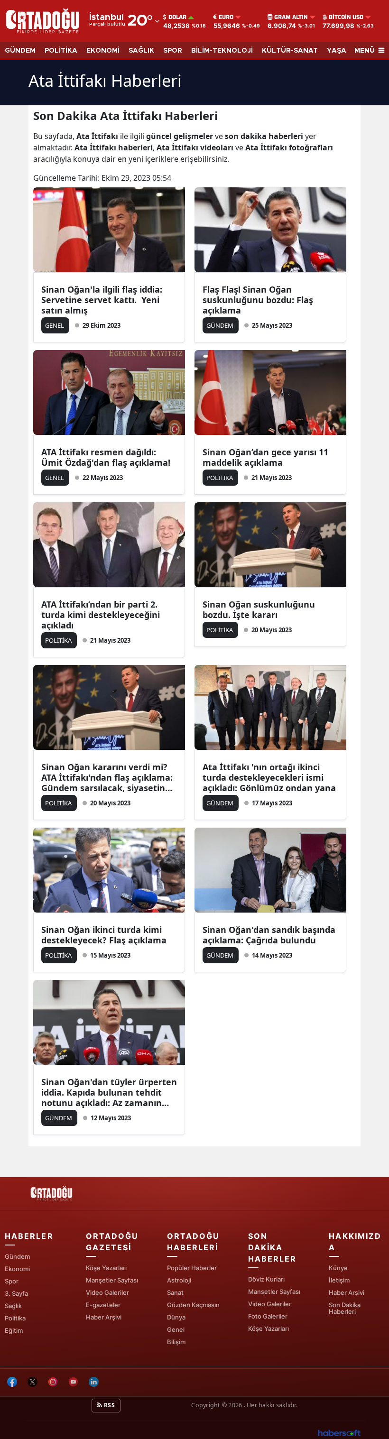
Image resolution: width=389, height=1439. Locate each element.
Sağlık (13, 1305)
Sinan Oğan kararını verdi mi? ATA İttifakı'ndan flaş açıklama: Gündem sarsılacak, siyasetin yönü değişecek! (107, 777)
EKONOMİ (103, 50)
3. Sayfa (16, 1293)
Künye (338, 1267)
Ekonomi (17, 1268)
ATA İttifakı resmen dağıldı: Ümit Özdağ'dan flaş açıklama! (105, 457)
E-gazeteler (103, 1304)
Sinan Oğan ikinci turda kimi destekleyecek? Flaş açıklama (104, 934)
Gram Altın (291, 17)
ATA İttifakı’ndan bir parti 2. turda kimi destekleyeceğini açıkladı (100, 614)
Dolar (177, 17)
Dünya (176, 1317)
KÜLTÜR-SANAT (290, 50)
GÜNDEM (20, 50)
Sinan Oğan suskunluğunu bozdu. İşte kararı (259, 609)
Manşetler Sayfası (112, 1280)
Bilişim (176, 1341)
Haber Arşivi (103, 1317)
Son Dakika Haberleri (345, 1308)
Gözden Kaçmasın (193, 1304)
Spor (12, 1281)
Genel (176, 1329)
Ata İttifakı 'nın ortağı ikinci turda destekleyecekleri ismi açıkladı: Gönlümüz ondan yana (269, 777)
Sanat (175, 1292)
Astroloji (179, 1280)
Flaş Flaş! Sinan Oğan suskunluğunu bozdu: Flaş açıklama (258, 299)
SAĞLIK (141, 50)
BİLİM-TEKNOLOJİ (222, 50)
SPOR (172, 50)
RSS (108, 1405)
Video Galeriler (107, 1292)
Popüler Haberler (192, 1267)
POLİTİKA (61, 50)
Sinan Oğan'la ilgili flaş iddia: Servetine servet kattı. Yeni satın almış (101, 299)
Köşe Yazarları (106, 1267)
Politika (15, 1318)
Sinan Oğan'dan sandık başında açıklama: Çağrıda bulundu (269, 934)
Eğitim (14, 1330)
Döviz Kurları (266, 1279)
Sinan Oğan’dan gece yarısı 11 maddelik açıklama (265, 457)
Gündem (17, 1256)
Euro (226, 17)
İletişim (339, 1280)
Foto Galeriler (267, 1316)
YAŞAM (339, 50)
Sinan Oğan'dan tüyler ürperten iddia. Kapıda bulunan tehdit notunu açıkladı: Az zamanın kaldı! (109, 1092)
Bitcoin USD (346, 17)
